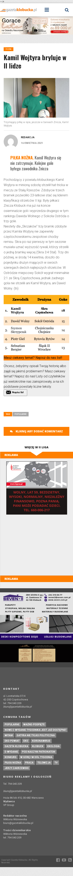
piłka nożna (13, 762)
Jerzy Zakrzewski (17, 768)
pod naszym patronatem (38, 751)
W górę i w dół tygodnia (36, 757)
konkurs (10, 757)
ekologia (53, 746)
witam (9, 735)
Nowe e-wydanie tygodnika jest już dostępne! (35, 730)
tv (56, 762)
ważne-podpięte (34, 724)
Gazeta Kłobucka (16, 746)
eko (25, 740)
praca (29, 762)
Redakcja (27, 137)
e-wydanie (11, 751)
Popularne (21, 414)
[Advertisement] (38, 405)
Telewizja (44, 762)
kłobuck (37, 746)
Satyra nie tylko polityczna (36, 735)
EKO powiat (12, 740)
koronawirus (41, 740)
